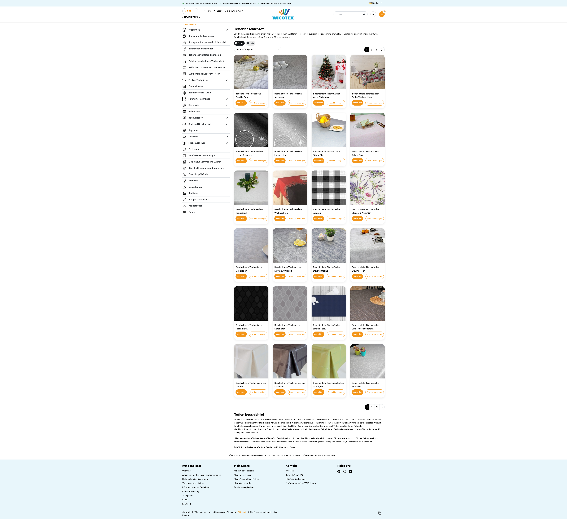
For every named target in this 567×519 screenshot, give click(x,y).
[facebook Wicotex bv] (338, 471)
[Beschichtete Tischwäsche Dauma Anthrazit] (290, 245)
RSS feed (186, 503)
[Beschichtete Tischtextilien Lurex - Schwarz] (251, 130)
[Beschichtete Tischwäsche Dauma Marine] (329, 245)
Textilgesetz (188, 495)
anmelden (241, 102)
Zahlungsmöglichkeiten (193, 483)
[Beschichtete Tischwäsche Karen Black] (251, 303)
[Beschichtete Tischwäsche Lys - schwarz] (290, 361)
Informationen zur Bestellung (196, 487)
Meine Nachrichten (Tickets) (247, 479)
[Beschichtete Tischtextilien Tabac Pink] (367, 130)
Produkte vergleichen (244, 487)
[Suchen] (364, 14)
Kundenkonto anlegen (244, 470)
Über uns (186, 470)
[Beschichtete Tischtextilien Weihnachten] (290, 187)
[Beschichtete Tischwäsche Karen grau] (290, 303)
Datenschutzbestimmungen (195, 479)
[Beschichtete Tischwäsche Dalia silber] (251, 245)
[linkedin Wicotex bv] (350, 471)
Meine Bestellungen (243, 475)
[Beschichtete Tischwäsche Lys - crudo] (251, 361)
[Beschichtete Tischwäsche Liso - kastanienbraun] (367, 303)
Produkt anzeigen (258, 103)
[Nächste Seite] (382, 49)
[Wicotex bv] (283, 14)
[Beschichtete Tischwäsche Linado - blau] (329, 303)
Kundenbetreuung (190, 491)
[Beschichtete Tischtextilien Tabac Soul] (251, 187)
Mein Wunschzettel (242, 483)
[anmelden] (373, 14)
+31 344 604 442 (295, 475)
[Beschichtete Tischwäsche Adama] (329, 187)
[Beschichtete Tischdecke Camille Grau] (251, 72)
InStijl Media (242, 512)
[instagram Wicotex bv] (344, 471)
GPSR (185, 499)
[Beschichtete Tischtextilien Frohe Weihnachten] (367, 72)
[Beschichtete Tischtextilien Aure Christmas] (329, 72)
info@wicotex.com (297, 479)
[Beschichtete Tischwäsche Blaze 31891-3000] (367, 187)
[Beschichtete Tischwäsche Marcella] (367, 361)
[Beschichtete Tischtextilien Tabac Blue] (329, 130)
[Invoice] (380, 514)
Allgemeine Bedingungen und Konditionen (201, 475)
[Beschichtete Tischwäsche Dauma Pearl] (367, 245)
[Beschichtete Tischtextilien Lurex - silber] (290, 130)
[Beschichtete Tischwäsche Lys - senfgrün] (329, 361)
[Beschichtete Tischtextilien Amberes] (290, 72)
